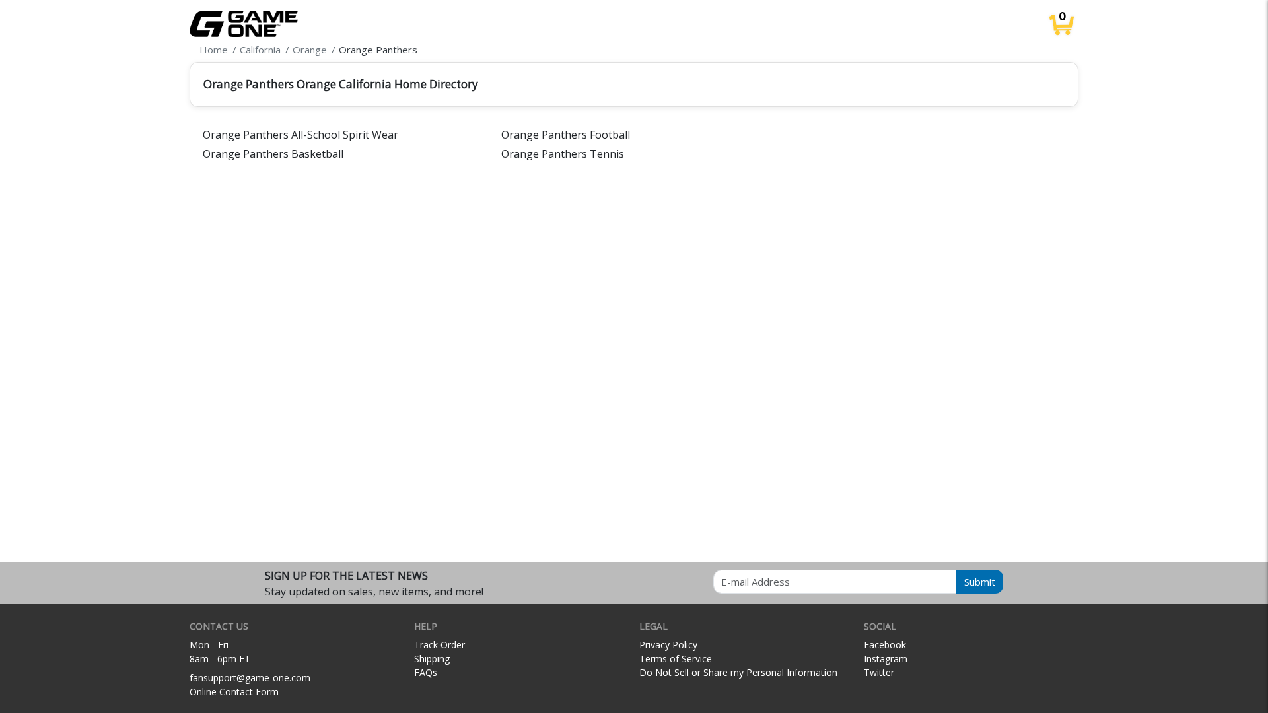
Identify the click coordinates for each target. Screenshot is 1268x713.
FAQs (425, 672)
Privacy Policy (668, 644)
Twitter (879, 672)
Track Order (439, 644)
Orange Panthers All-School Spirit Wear (300, 134)
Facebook (885, 644)
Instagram (885, 658)
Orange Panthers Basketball (273, 154)
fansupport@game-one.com (250, 677)
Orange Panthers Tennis (562, 154)
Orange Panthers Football (565, 134)
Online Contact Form (234, 691)
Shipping (432, 658)
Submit (979, 581)
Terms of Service (675, 658)
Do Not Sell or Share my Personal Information (738, 672)
